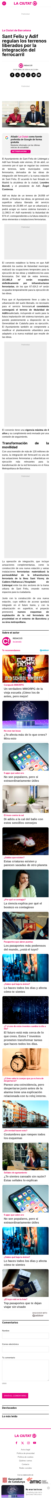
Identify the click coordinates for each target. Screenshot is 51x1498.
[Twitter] (17, 75)
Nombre (5, 1331)
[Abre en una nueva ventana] (14, 1480)
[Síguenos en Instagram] (28, 1443)
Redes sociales (25, 1468)
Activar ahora (19, 151)
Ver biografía (17, 641)
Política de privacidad (25, 1453)
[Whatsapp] (28, 75)
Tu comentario (8, 1357)
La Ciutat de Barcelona (16, 30)
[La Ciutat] (25, 3)
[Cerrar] (48, 1488)
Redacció (28, 65)
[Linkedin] (23, 75)
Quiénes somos (25, 1461)
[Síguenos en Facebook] (16, 1443)
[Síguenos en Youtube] (34, 1443)
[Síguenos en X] (22, 1443)
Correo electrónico (10, 1344)
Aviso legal (25, 1450)
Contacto (25, 1464)
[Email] (39, 75)
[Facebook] (12, 75)
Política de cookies (25, 1457)
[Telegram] (33, 75)
